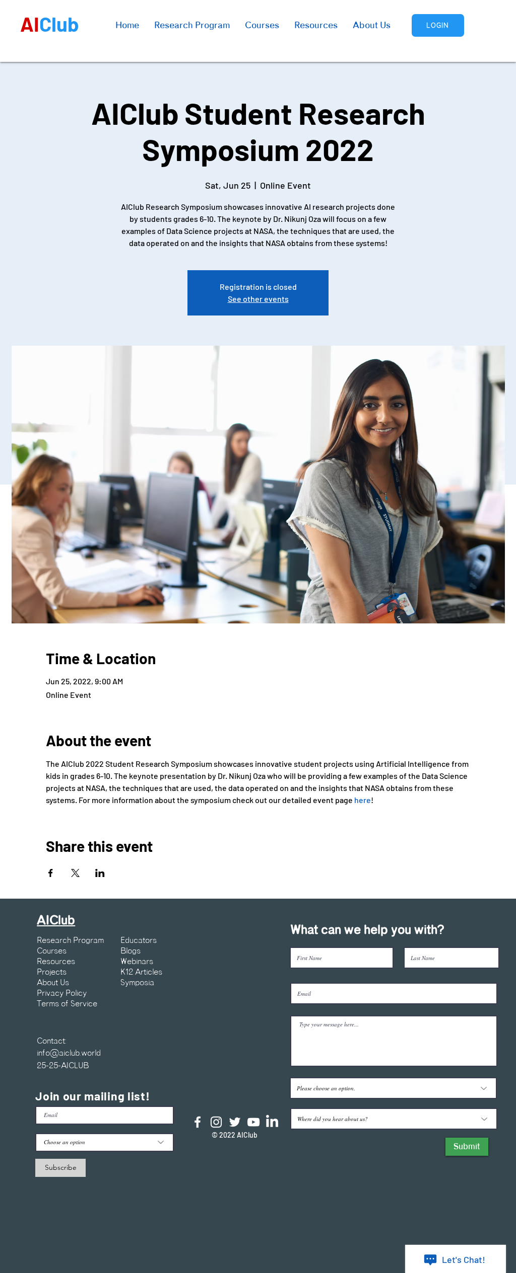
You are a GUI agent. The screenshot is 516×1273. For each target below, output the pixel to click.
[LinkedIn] (272, 1122)
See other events (258, 298)
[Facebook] (197, 1122)
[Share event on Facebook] (50, 873)
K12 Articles (141, 972)
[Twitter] (234, 1122)
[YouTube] (253, 1122)
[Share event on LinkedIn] (100, 873)
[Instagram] (216, 1122)
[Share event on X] (75, 873)
